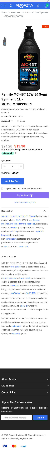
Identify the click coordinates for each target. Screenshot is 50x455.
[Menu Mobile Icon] (3, 6)
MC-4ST (5, 216)
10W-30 (32, 216)
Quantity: (6, 160)
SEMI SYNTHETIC (19, 216)
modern (14, 224)
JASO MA (23, 246)
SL (9, 246)
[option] (29, 58)
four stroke (16, 267)
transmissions (9, 278)
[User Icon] (38, 5)
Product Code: (8, 116)
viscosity (16, 333)
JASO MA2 (31, 293)
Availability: (7, 121)
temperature (11, 239)
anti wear (13, 227)
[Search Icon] (11, 5)
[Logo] (24, 5)
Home (4, 12)
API (6, 246)
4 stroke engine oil (27, 224)
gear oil (24, 306)
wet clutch (25, 278)
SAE (18, 220)
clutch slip (14, 285)
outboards (16, 326)
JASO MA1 (16, 293)
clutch (14, 231)
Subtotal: (6, 173)
